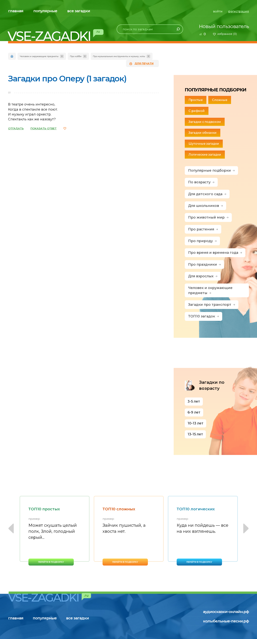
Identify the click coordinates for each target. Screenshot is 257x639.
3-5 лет (194, 401)
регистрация (238, 11)
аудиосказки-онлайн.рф (226, 611)
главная (15, 11)
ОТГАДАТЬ (16, 128)
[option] (54, 531)
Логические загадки (205, 154)
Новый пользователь (224, 26)
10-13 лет (195, 423)
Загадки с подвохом (205, 122)
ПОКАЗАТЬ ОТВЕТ (43, 128)
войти (218, 11)
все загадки (78, 11)
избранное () (227, 34)
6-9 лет (194, 412)
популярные (45, 11)
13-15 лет (195, 434)
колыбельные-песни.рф (226, 621)
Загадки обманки (203, 133)
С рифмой (197, 111)
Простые (196, 100)
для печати (144, 63)
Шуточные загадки (204, 143)
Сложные (219, 100)
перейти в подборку (51, 562)
